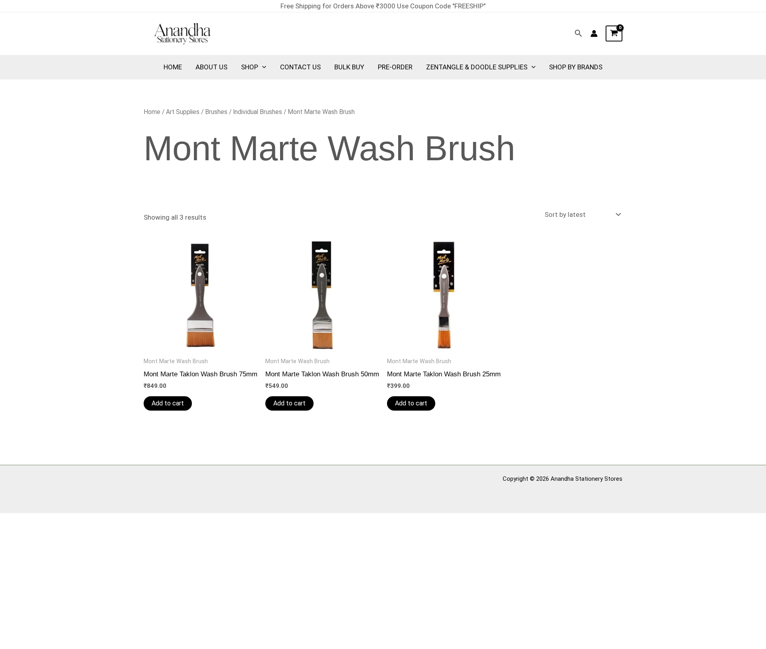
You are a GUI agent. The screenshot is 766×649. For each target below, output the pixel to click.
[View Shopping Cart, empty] (614, 33)
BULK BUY (349, 67)
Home (173, 67)
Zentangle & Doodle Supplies (476, 67)
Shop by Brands (575, 67)
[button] (578, 33)
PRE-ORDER (395, 67)
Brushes (216, 112)
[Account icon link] (594, 33)
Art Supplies (182, 112)
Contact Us (300, 67)
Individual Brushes (257, 112)
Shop (249, 67)
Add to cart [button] (168, 403)
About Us (211, 67)
